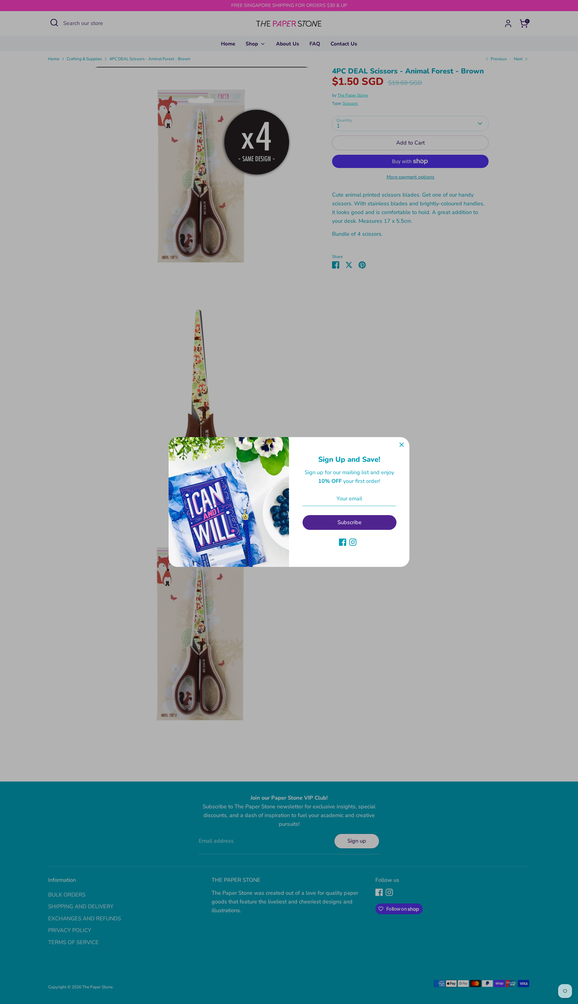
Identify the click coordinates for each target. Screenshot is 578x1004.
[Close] (401, 445)
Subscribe (349, 522)
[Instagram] (352, 542)
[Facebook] (342, 542)
